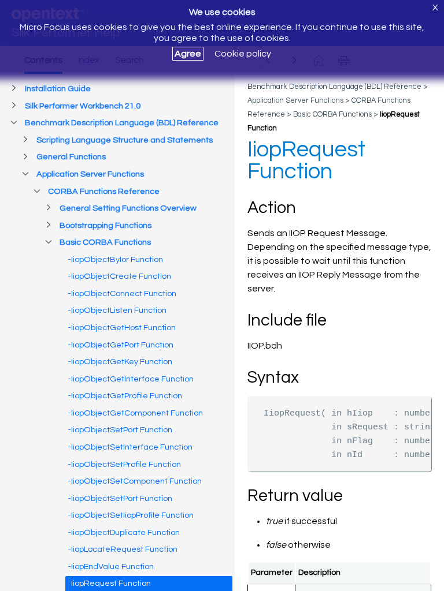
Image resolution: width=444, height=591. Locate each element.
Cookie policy (242, 53)
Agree (188, 53)
